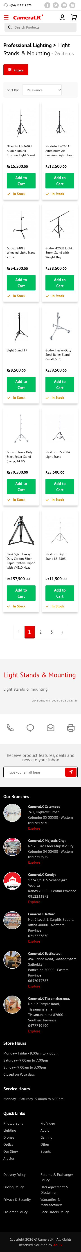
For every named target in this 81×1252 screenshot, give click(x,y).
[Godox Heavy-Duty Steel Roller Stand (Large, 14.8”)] (21, 429)
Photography (13, 1123)
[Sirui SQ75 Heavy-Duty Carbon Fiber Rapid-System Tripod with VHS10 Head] (21, 531)
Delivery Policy (14, 1174)
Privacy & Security (17, 1199)
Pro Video (47, 1123)
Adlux (57, 1244)
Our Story (10, 1151)
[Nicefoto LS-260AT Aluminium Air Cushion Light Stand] (59, 123)
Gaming (46, 1137)
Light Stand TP (17, 350)
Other (44, 1144)
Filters (18, 70)
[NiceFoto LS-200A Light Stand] (59, 429)
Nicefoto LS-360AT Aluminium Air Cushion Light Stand (21, 150)
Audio (45, 1130)
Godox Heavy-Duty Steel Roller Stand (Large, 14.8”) (19, 456)
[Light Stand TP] (21, 327)
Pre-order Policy (15, 1212)
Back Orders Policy (54, 1212)
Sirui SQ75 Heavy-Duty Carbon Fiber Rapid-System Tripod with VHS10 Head (21, 561)
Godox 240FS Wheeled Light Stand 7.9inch (21, 252)
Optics (8, 1144)
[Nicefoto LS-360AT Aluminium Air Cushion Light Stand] (21, 123)
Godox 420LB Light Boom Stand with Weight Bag (58, 252)
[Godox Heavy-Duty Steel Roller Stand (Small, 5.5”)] (59, 327)
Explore (34, 828)
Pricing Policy (13, 1187)
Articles (9, 1158)
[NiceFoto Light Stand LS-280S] (59, 531)
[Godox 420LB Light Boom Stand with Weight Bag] (59, 225)
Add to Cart (21, 180)
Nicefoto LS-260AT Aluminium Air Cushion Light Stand (59, 150)
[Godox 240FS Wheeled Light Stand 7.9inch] (21, 225)
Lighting (9, 1130)
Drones (8, 1137)
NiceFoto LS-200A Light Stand (57, 454)
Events (45, 1151)
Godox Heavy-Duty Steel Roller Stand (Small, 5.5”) (58, 354)
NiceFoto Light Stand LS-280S (55, 556)
